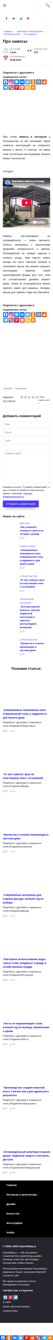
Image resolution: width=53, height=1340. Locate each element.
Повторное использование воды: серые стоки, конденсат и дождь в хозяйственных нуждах (24, 963)
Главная (11, 1185)
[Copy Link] (27, 87)
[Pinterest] (16, 87)
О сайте (7, 1302)
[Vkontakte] (22, 81)
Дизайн (11, 1204)
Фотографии (14, 1223)
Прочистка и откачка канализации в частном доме (32, 647)
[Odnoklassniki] (33, 81)
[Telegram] (5, 87)
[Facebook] (5, 81)
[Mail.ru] (38, 81)
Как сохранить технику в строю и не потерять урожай (32, 530)
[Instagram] (11, 81)
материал (21, 388)
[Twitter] (27, 81)
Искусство (13, 1213)
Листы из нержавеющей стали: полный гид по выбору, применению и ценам (26, 1027)
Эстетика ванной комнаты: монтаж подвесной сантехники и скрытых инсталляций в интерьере (30, 616)
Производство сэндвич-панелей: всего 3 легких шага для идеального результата (26, 1091)
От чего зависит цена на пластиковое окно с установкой (32, 583)
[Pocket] (22, 87)
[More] (33, 87)
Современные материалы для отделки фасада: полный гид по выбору (23, 899)
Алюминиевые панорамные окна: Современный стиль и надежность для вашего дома (31, 557)
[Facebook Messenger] (16, 81)
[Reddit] (44, 81)
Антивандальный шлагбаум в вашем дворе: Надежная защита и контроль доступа (26, 1155)
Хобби (10, 1232)
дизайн (8, 388)
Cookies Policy (10, 1311)
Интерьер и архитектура (21, 1194)
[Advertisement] (26, 360)
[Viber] (11, 87)
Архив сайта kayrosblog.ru (16, 1306)
